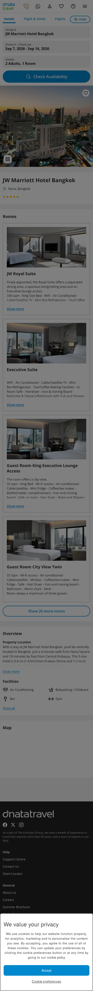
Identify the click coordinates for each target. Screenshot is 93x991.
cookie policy (56, 957)
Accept (47, 970)
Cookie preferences (46, 981)
